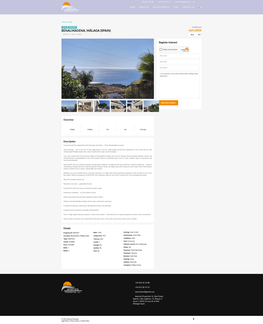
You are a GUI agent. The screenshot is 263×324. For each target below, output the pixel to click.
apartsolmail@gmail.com (182, 2)
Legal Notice (65, 321)
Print (199, 34)
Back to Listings (67, 22)
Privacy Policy (74, 321)
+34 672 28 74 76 (164, 2)
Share (192, 34)
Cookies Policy (84, 321)
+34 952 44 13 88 (147, 2)
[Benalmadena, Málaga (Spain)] (107, 69)
